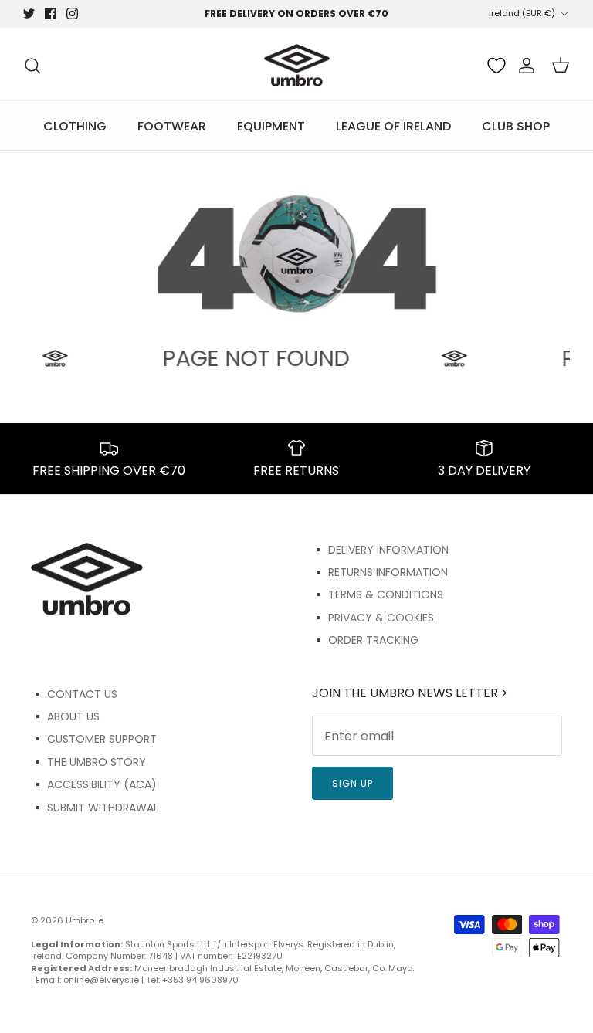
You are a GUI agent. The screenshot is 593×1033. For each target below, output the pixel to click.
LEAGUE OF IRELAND (393, 126)
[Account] (523, 65)
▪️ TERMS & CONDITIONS (377, 594)
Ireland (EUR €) (522, 13)
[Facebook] (50, 13)
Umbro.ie (84, 920)
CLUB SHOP (516, 126)
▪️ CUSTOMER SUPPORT (94, 739)
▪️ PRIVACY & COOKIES (373, 617)
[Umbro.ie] (297, 65)
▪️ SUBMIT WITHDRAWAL (94, 807)
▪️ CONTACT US (74, 694)
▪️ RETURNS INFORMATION (380, 572)
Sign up (352, 783)
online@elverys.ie (101, 980)
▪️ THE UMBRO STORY (88, 762)
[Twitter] (29, 13)
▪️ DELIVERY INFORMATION (380, 549)
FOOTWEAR (171, 126)
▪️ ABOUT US (65, 716)
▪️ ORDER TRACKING (365, 640)
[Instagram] (72, 13)
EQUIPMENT (271, 126)
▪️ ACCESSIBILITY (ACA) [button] (94, 784)
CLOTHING (75, 126)
